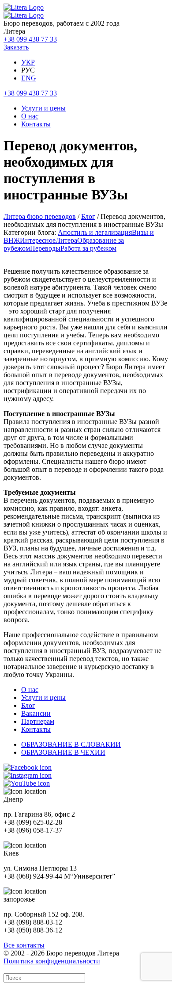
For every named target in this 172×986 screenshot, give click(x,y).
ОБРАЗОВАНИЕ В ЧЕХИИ (63, 752)
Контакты (36, 124)
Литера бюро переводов (40, 216)
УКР (28, 62)
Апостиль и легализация (95, 232)
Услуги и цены (43, 108)
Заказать (16, 47)
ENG (28, 78)
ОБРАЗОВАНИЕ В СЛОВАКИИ (71, 744)
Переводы (45, 248)
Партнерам (37, 721)
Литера (66, 240)
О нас (29, 116)
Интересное (38, 240)
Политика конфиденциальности (52, 961)
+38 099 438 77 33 (30, 39)
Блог (88, 216)
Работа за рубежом (88, 248)
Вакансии (36, 713)
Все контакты (24, 945)
